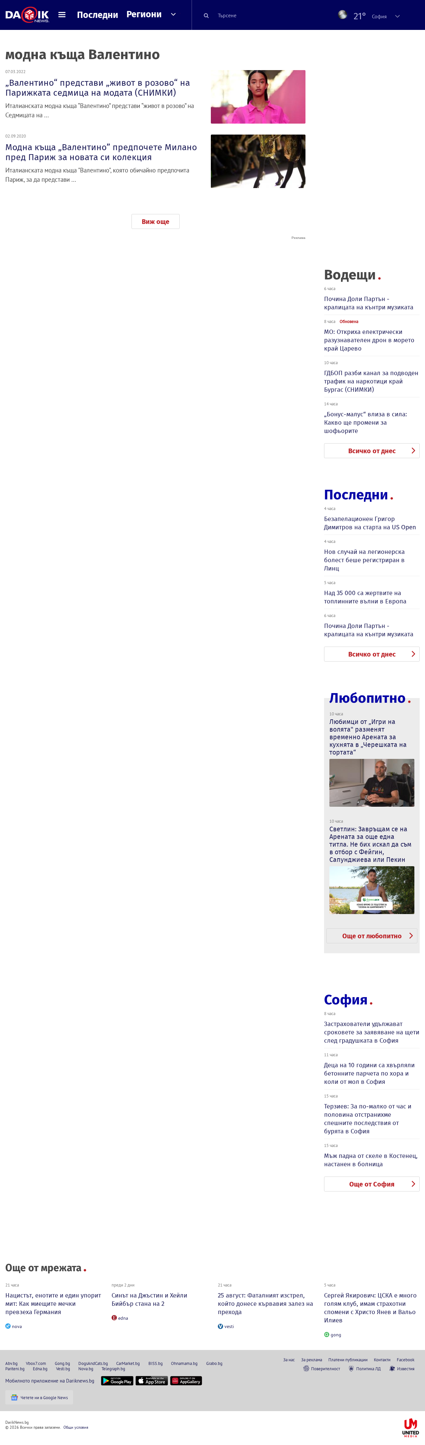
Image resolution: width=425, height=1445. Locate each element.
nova (17, 1326)
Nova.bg (85, 1368)
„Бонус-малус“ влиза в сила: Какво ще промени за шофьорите (365, 422)
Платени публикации (348, 1359)
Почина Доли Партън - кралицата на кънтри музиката (368, 303)
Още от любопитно (372, 936)
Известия (405, 1368)
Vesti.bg (63, 1368)
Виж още (155, 222)
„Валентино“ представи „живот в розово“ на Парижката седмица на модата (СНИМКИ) (97, 88)
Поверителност (325, 1368)
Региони (144, 14)
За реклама (311, 1359)
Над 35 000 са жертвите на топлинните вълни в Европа (365, 597)
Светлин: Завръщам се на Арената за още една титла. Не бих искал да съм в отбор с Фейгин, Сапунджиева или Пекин (370, 844)
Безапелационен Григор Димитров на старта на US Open (370, 523)
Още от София (371, 1184)
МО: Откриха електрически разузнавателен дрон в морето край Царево (369, 340)
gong (336, 1335)
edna (123, 1318)
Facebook (405, 1359)
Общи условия (75, 1427)
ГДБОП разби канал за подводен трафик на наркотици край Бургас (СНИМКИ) (371, 381)
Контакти (382, 1359)
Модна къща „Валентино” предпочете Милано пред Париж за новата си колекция (101, 152)
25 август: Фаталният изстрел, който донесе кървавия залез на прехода (265, 1303)
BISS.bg (155, 1363)
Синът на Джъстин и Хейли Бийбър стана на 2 (149, 1299)
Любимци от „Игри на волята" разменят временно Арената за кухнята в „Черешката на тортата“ (368, 737)
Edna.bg (40, 1368)
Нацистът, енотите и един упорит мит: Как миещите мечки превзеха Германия (53, 1303)
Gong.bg (62, 1363)
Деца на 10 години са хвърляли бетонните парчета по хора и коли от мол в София (369, 1073)
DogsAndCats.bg (93, 1363)
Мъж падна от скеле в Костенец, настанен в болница (371, 1160)
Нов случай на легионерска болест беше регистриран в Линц (364, 560)
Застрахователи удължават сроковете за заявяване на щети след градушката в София (371, 1032)
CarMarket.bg (128, 1363)
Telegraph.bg (113, 1368)
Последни (97, 15)
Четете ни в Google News (44, 1397)
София (346, 999)
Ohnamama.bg (184, 1363)
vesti (229, 1326)
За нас (289, 1359)
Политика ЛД (368, 1368)
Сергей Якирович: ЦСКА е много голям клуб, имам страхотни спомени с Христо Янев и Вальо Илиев (370, 1307)
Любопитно (367, 698)
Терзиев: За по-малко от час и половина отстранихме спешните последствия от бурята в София (367, 1118)
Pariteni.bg (15, 1368)
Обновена (349, 321)
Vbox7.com (36, 1363)
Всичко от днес (372, 451)
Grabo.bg (214, 1363)
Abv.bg (11, 1363)
